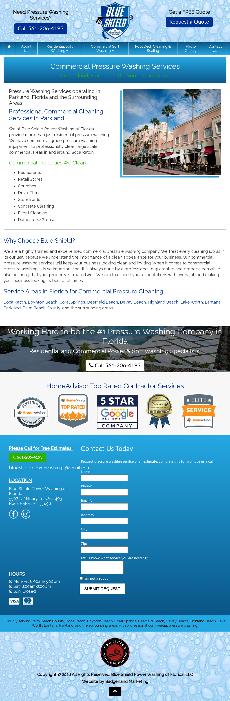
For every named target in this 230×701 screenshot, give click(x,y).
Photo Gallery (191, 48)
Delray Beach (133, 302)
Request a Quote (189, 22)
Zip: (84, 544)
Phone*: (87, 486)
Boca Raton (15, 302)
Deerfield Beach (102, 302)
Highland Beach (163, 302)
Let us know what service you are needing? (114, 558)
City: (84, 529)
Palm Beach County (41, 308)
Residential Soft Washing (59, 48)
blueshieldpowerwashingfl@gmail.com (50, 467)
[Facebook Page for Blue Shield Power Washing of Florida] (13, 516)
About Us (26, 48)
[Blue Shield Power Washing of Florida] (9, 46)
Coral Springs (72, 302)
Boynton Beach (43, 302)
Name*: (87, 472)
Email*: (86, 500)
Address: (88, 515)
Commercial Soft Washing (105, 48)
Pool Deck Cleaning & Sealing (153, 48)
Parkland (12, 308)
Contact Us (215, 48)
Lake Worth (191, 302)
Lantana (213, 302)
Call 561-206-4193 (41, 28)
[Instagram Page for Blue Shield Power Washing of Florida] (25, 516)
